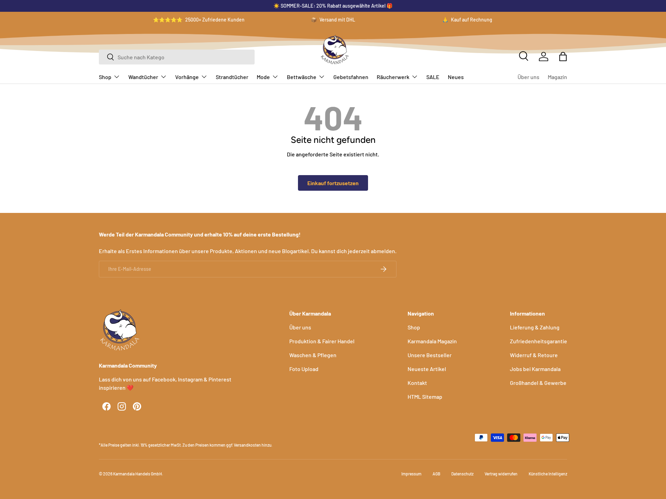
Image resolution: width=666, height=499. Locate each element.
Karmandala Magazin (432, 341)
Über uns (528, 77)
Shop (105, 77)
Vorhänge (187, 77)
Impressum (411, 473)
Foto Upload (303, 368)
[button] (563, 56)
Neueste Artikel (427, 368)
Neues (456, 77)
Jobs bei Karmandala (535, 368)
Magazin (557, 77)
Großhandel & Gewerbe (538, 382)
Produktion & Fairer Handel (322, 341)
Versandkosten (247, 444)
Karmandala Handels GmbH (137, 473)
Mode (263, 77)
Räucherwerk (393, 77)
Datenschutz (462, 473)
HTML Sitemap (425, 396)
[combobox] (177, 57)
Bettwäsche (301, 77)
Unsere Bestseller (430, 355)
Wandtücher (143, 77)
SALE (432, 77)
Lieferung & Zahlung (535, 327)
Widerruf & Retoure (534, 355)
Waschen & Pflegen (312, 355)
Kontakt (417, 382)
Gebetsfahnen (350, 77)
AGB (436, 473)
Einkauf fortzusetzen (333, 183)
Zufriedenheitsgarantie (538, 341)
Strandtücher (232, 77)
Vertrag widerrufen (501, 473)
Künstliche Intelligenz (548, 473)
